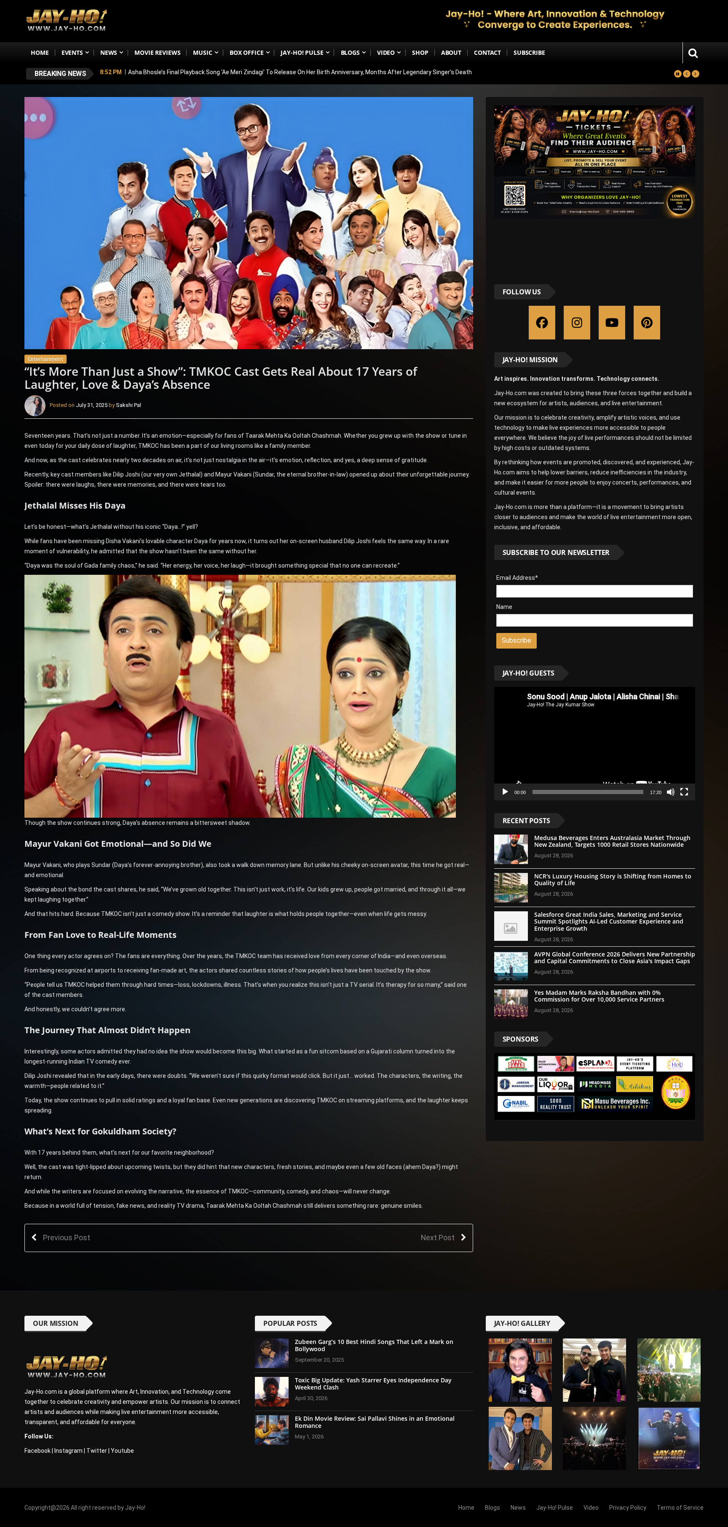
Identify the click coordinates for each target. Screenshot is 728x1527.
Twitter (96, 1450)
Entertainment (45, 359)
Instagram (68, 1450)
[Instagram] (577, 322)
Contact (487, 52)
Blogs (350, 52)
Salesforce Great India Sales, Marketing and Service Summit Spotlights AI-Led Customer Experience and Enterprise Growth (608, 921)
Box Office (247, 52)
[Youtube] (612, 322)
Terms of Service (680, 1507)
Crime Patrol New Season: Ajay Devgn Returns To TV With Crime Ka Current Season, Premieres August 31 (270, 73)
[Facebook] (542, 322)
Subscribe (529, 52)
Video (386, 52)
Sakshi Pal (128, 405)
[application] (594, 743)
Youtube (122, 1450)
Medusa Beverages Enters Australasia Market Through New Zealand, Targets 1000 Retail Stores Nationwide (612, 841)
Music (202, 52)
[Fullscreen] (684, 792)
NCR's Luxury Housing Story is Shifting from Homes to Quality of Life (612, 879)
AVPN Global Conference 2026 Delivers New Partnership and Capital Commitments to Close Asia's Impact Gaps (614, 957)
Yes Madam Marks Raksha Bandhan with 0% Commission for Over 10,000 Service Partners (599, 996)
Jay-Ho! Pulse (302, 52)
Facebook (37, 1450)
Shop (420, 52)
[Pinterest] (647, 322)
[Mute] (670, 792)
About (451, 52)
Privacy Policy (627, 1507)
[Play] (505, 792)
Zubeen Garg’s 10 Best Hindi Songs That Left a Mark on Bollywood (374, 1345)
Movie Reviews (157, 52)
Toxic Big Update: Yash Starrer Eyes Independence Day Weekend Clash (373, 1383)
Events (72, 52)
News (108, 52)
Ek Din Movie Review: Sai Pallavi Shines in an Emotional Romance (375, 1422)
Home (39, 52)
